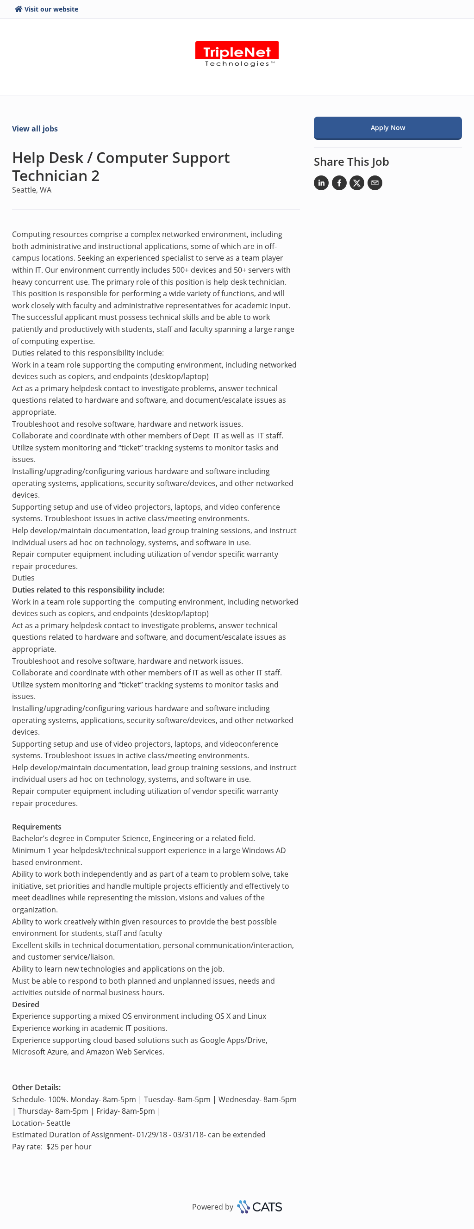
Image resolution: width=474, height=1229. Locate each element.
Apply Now (388, 127)
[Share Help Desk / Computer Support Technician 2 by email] (375, 184)
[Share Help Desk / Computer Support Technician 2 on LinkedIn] (321, 184)
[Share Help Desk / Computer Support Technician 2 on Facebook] (339, 184)
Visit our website (51, 9)
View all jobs (35, 129)
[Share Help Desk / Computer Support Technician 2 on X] (356, 184)
